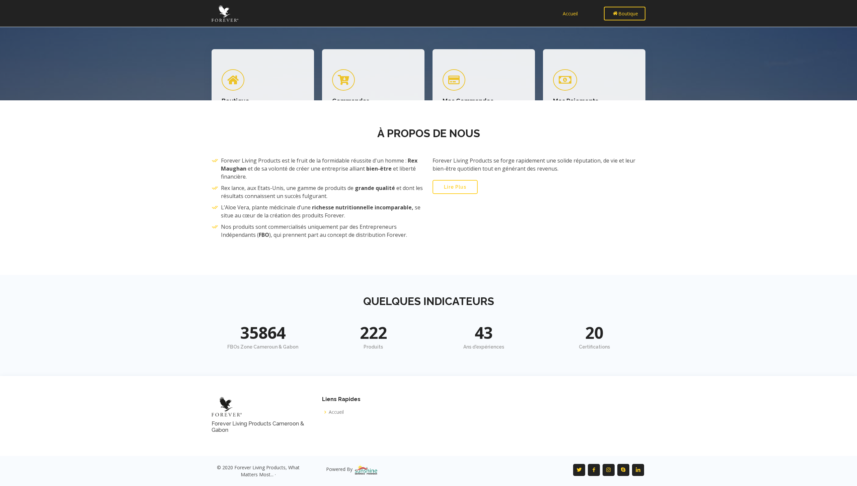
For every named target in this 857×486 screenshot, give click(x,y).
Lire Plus (455, 187)
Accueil (570, 13)
